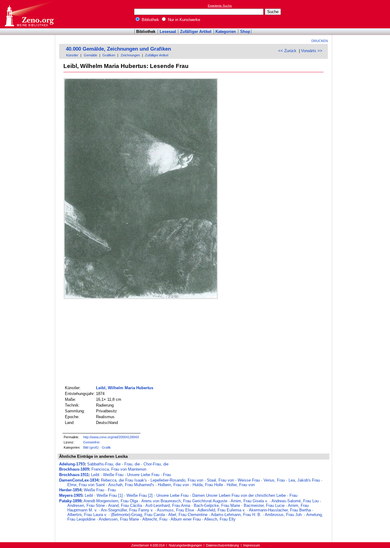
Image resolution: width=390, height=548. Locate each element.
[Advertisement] (362, 14)
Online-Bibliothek (29, 14)
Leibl (95, 474)
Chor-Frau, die (156, 464)
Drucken (319, 41)
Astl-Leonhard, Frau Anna (167, 505)
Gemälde (90, 55)
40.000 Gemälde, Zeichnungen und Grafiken (118, 49)
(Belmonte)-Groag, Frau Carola (138, 514)
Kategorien (225, 31)
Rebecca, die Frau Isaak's (124, 480)
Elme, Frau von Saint (86, 484)
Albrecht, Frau (154, 519)
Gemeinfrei (91, 442)
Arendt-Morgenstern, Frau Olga (110, 501)
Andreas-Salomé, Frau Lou (295, 501)
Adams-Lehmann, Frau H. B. (236, 514)
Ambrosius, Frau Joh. (284, 514)
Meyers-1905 (70, 495)
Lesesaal (168, 31)
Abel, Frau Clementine (187, 514)
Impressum (251, 545)
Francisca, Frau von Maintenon (118, 469)
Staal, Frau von (220, 480)
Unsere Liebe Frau (143, 474)
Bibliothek (149, 19)
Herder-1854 (70, 490)
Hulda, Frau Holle (208, 484)
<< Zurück (287, 50)
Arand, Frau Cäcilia (125, 505)
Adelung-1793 (72, 464)
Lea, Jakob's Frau (304, 480)
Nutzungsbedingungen (185, 545)
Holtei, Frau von (241, 484)
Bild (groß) (91, 447)
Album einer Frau (186, 519)
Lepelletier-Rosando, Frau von (177, 480)
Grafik (106, 447)
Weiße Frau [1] (110, 495)
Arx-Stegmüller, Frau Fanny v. (127, 510)
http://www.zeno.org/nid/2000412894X (111, 437)
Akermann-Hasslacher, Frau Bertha (280, 510)
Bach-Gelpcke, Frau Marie (217, 505)
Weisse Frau (249, 480)
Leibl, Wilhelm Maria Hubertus (124, 388)
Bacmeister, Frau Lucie (264, 505)
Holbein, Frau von (173, 484)
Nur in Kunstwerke (183, 19)
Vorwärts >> (311, 50)
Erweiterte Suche (220, 5)
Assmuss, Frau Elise (175, 510)
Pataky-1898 (70, 501)
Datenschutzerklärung (222, 545)
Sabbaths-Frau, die (104, 464)
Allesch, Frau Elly (220, 519)
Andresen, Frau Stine (86, 505)
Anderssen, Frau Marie (119, 519)
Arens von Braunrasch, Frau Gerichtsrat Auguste (184, 501)
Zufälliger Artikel (195, 31)
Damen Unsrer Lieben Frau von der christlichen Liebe (239, 495)
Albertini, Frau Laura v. (87, 514)
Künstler (72, 55)
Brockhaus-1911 (74, 474)
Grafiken (108, 55)
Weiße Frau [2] (139, 495)
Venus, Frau (274, 480)
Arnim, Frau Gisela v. (249, 501)
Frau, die (132, 464)
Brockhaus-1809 (74, 469)
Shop (245, 31)
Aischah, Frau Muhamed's (131, 484)
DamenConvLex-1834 (78, 480)
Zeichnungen (130, 55)
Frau (167, 474)
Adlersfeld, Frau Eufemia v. (221, 510)
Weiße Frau (113, 474)
